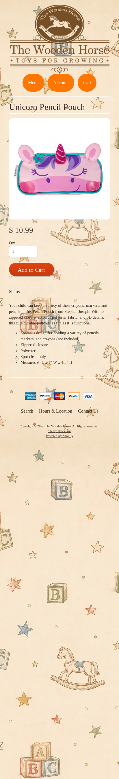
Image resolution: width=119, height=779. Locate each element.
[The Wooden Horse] (59, 70)
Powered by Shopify (59, 436)
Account (61, 82)
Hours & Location (55, 411)
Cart (87, 82)
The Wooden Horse (58, 426)
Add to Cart (31, 270)
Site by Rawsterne (59, 431)
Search (27, 411)
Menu (33, 82)
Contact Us (88, 411)
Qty (12, 243)
